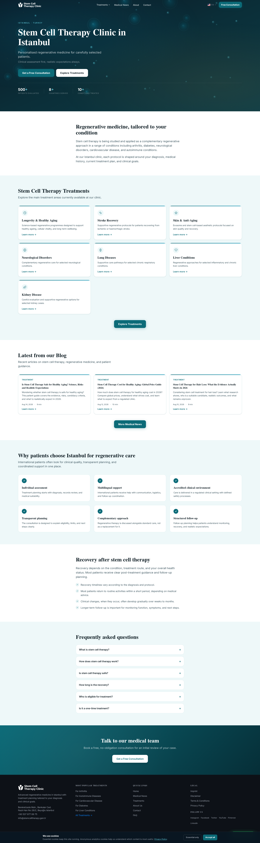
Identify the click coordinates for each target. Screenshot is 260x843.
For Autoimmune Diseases (88, 796)
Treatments (102, 4)
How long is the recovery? (130, 685)
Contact (147, 5)
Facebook (205, 818)
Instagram (194, 818)
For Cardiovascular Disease (89, 800)
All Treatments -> (84, 815)
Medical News (121, 5)
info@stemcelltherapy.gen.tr (32, 818)
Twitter (214, 818)
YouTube (222, 818)
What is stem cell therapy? (130, 649)
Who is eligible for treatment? (130, 696)
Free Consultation (230, 4)
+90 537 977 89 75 (27, 814)
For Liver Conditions (85, 810)
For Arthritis (81, 791)
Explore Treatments (72, 72)
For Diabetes (82, 805)
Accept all (210, 837)
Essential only (192, 837)
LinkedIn (194, 823)
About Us (137, 805)
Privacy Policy (197, 805)
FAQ (135, 815)
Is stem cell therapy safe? (130, 673)
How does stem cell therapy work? (130, 661)
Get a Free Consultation (36, 72)
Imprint (193, 791)
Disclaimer (195, 796)
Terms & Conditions (199, 800)
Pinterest (232, 818)
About (136, 5)
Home (136, 791)
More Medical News (130, 424)
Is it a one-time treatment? (130, 708)
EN (212, 5)
